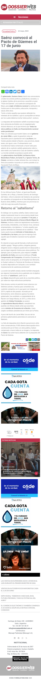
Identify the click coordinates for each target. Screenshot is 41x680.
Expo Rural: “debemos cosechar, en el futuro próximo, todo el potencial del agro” (18, 598)
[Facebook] (18, 638)
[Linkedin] (14, 638)
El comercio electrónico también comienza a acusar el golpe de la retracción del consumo (20, 608)
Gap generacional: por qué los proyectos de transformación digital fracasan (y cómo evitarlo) (17, 471)
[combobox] (20, 22)
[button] (14, 17)
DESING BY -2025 (20, 678)
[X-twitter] (26, 638)
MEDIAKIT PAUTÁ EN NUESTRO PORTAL (20, 659)
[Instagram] (22, 638)
